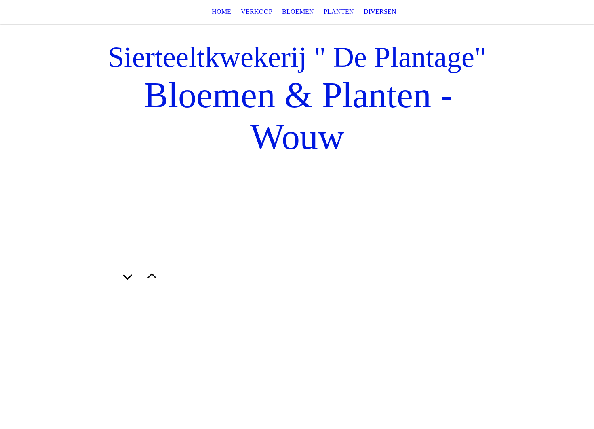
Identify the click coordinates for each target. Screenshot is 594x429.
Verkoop (256, 11)
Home (221, 11)
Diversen (380, 11)
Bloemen (298, 11)
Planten (339, 11)
